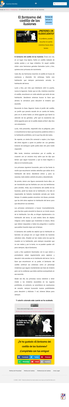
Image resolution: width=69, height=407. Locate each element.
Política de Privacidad (15, 370)
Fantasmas (14, 9)
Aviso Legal (56, 370)
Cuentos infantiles (11, 4)
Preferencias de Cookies (44, 370)
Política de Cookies (29, 370)
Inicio (7, 9)
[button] (35, 3)
